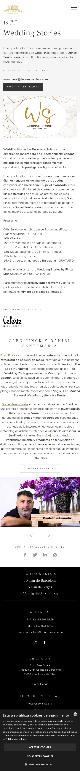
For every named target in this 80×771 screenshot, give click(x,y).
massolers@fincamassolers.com (25, 79)
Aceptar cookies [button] (40, 747)
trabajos (48, 435)
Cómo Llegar (40, 684)
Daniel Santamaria (15, 404)
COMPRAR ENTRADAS (40, 468)
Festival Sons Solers (40, 703)
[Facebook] (24, 554)
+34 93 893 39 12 (42, 625)
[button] (33, 536)
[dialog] (40, 740)
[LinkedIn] (45, 554)
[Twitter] (35, 554)
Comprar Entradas (23, 87)
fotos (33, 386)
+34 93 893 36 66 (43, 619)
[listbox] (75, 714)
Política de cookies (15, 739)
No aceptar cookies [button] (40, 756)
